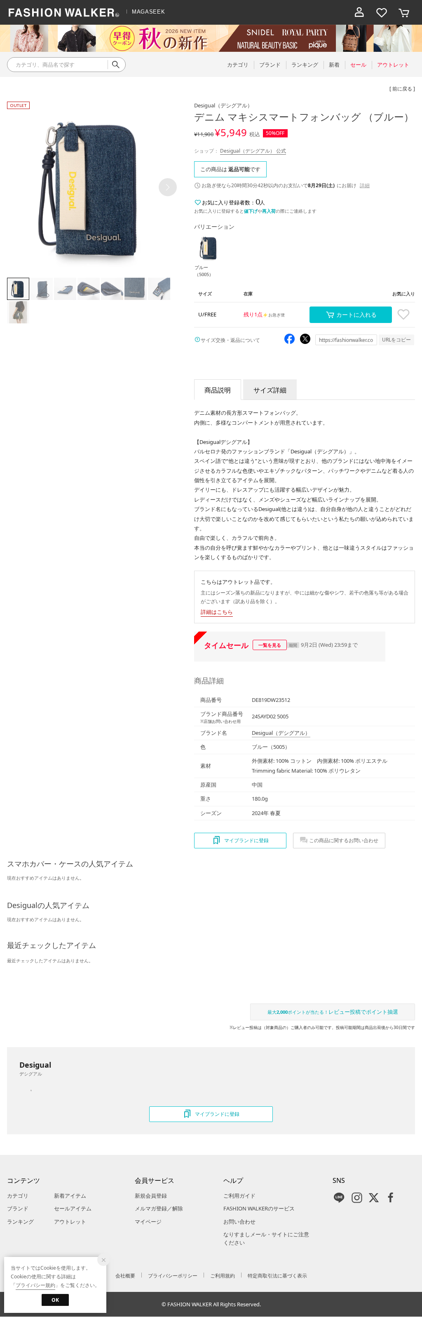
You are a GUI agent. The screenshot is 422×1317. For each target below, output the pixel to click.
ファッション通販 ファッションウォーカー (64, 12)
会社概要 (125, 1275)
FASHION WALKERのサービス (259, 1208)
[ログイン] (359, 12)
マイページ (148, 1221)
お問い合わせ (239, 1221)
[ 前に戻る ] (402, 88)
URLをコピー (396, 339)
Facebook (390, 1197)
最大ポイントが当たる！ (332, 1011)
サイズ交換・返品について (230, 340)
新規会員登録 (151, 1195)
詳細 (365, 185)
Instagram (357, 1197)
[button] (168, 187)
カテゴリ (17, 1195)
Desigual (223, 105)
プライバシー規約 (35, 1285)
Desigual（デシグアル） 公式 (253, 150)
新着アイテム (70, 1195)
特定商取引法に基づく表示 (277, 1275)
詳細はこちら (217, 612)
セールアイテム (72, 1208)
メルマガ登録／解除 (159, 1208)
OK (55, 1299)
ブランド (17, 1208)
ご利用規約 (222, 1275)
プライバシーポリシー (172, 1275)
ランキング (20, 1221)
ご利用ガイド (239, 1195)
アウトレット (70, 1221)
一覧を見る (269, 645)
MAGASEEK (148, 12)
